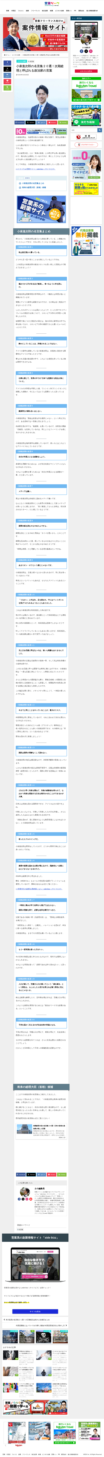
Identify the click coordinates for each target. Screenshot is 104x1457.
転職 (51, 10)
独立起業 (45, 10)
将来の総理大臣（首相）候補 (32, 187)
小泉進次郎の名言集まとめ (31, 183)
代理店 (13, 10)
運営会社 (81, 10)
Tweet (7, 69)
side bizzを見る (86, 71)
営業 (7, 10)
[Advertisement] (41, 1065)
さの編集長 (40, 1189)
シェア (7, 64)
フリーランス (35, 10)
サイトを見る (35, 1311)
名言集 (32, 61)
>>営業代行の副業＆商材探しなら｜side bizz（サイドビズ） (39, 889)
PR (75, 10)
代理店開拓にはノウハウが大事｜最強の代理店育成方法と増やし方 (40, 1325)
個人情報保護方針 (92, 10)
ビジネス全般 (59, 10)
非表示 (27, 178)
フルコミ (21, 10)
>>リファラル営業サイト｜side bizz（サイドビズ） (36, 169)
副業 (27, 10)
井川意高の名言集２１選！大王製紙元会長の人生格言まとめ (28, 1319)
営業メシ (69, 10)
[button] (4, 1336)
